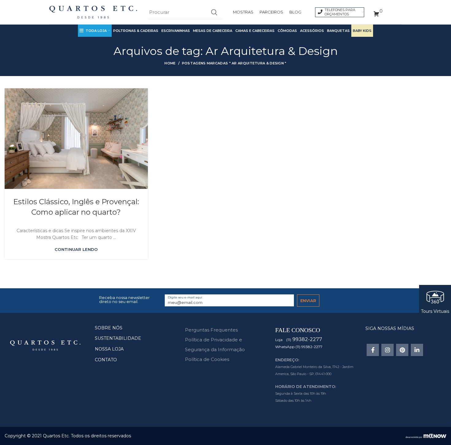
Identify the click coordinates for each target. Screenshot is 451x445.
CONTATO (106, 360)
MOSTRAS (243, 12)
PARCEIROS (271, 12)
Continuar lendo (76, 249)
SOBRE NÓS (108, 328)
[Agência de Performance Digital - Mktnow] (426, 435)
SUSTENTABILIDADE (118, 338)
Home (169, 63)
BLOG (295, 12)
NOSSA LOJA (109, 349)
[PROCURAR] (214, 12)
